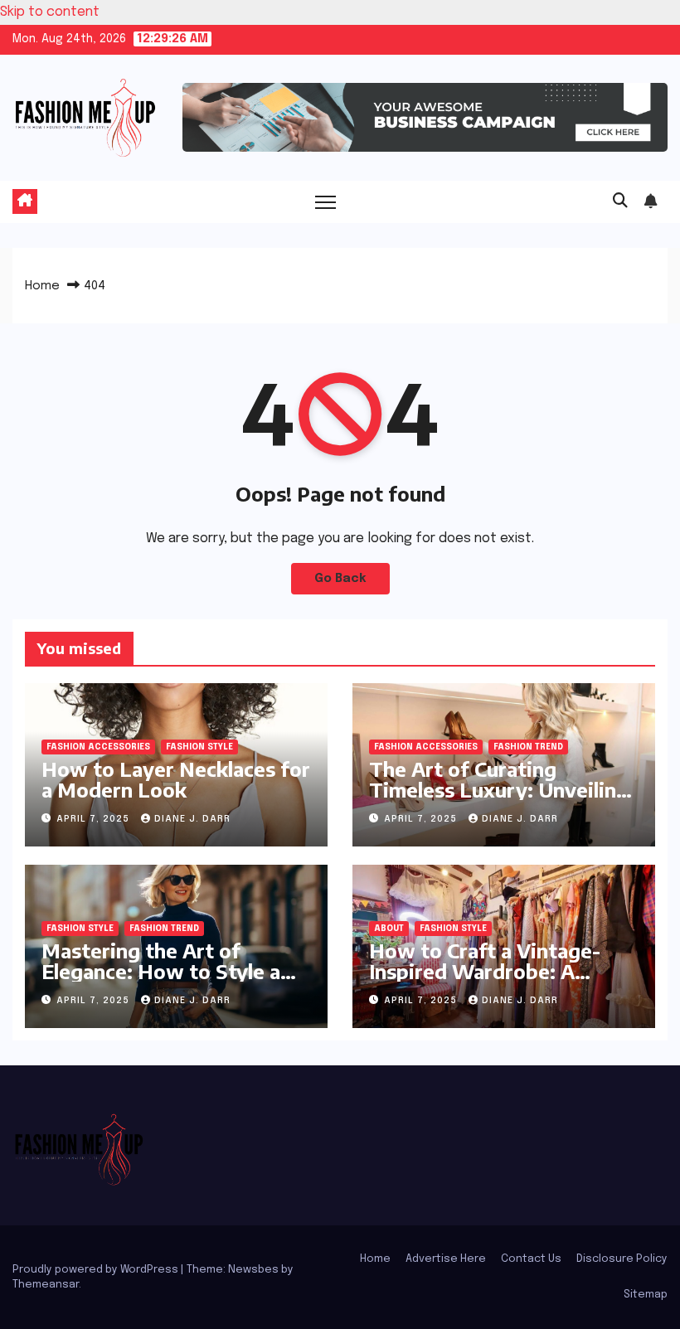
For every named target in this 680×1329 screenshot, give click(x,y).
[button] (620, 201)
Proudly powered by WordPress (96, 1269)
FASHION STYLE (199, 747)
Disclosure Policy (622, 1259)
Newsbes (253, 1269)
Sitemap (646, 1294)
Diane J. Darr (192, 819)
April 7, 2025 (94, 819)
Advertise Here (446, 1259)
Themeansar (45, 1284)
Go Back (340, 578)
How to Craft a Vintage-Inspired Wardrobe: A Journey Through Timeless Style (494, 981)
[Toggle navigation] (325, 202)
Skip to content (50, 12)
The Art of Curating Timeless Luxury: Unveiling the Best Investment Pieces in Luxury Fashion (501, 799)
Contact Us (531, 1259)
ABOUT (389, 928)
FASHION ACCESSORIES (98, 747)
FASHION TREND (528, 747)
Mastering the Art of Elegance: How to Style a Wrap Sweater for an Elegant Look (160, 981)
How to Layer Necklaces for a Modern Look (175, 779)
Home (42, 286)
